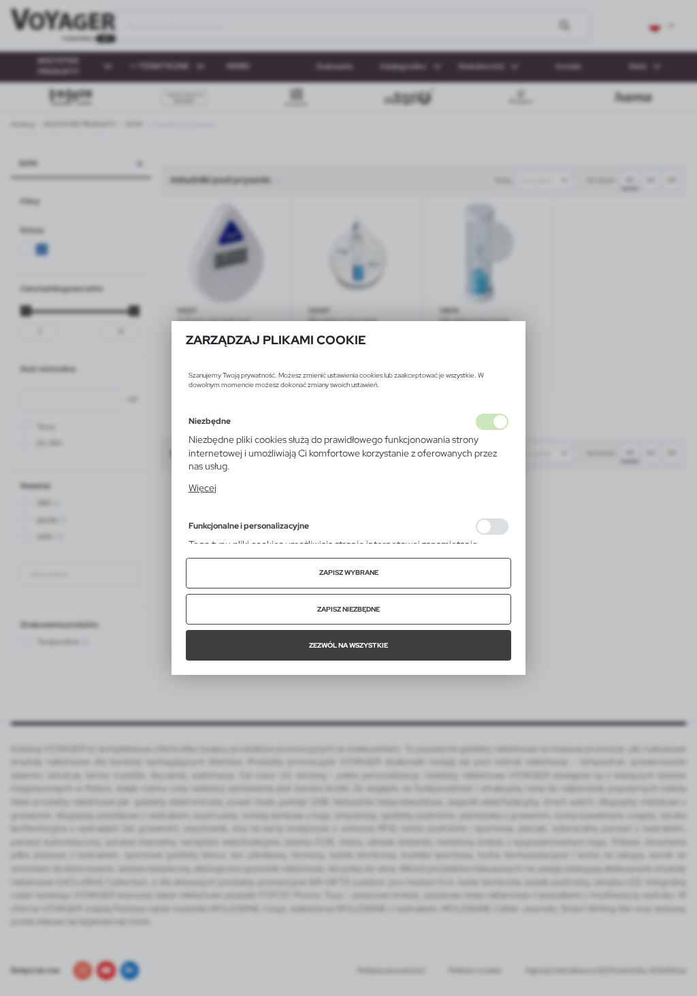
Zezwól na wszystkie (348, 645)
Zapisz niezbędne (348, 609)
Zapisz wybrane (348, 572)
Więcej (202, 488)
